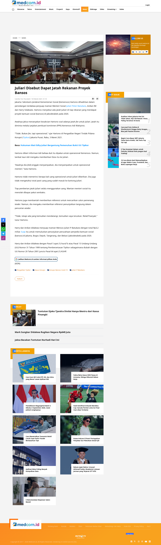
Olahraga (93, 9)
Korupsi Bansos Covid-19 (58, 270)
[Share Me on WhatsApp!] (3, 229)
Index (122, 9)
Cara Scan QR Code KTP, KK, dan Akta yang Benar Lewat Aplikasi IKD (40, 378)
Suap (23, 231)
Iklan (80, 526)
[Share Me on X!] (3, 224)
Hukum (19, 279)
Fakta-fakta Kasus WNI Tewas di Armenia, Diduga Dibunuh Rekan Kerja (85, 377)
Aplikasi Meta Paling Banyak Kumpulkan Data (36, 470)
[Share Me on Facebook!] (3, 220)
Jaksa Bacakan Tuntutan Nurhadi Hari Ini (37, 339)
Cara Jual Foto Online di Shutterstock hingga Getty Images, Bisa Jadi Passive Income (134, 129)
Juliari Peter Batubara (76, 106)
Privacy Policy (139, 526)
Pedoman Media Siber (93, 526)
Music (51, 9)
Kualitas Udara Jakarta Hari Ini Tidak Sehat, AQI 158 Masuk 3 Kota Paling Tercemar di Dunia (134, 118)
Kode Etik (127, 526)
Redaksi (72, 526)
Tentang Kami (53, 526)
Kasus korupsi (39, 270)
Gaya (68, 9)
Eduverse (20, 9)
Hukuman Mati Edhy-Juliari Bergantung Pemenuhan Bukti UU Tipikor (55, 145)
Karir (149, 526)
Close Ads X (130, 534)
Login (147, 5)
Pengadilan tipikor (23, 270)
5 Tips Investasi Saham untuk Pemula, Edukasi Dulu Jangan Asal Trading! (134, 151)
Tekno (29, 9)
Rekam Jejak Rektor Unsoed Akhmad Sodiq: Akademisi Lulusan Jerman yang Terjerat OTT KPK (86, 469)
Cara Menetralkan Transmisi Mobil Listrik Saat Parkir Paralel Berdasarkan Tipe (39, 438)
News (85, 9)
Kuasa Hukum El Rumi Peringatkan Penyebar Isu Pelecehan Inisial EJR (86, 439)
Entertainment (40, 9)
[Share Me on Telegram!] (3, 233)
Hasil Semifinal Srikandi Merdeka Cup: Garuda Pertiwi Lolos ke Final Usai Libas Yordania (86, 408)
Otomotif (76, 9)
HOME (15, 38)
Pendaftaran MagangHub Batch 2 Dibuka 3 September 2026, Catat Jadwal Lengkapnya (38, 408)
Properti (60, 9)
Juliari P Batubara (78, 270)
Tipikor (26, 137)
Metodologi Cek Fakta (113, 526)
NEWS (24, 38)
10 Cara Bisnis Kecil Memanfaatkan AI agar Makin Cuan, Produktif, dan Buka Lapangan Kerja (134, 162)
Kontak (63, 526)
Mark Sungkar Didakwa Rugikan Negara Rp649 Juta (42, 332)
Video (102, 9)
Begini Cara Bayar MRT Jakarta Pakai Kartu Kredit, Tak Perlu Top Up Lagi (133, 140)
